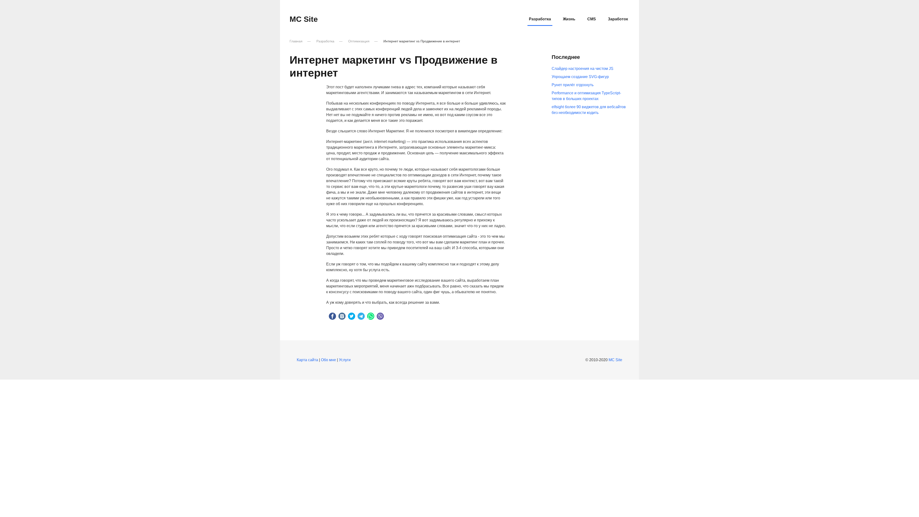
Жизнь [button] (569, 19)
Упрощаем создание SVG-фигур (580, 77)
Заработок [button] (618, 19)
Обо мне (328, 360)
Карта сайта (307, 360)
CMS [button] (591, 19)
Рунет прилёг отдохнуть (573, 85)
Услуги (345, 360)
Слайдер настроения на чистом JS (582, 69)
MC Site (304, 19)
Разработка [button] (540, 19)
